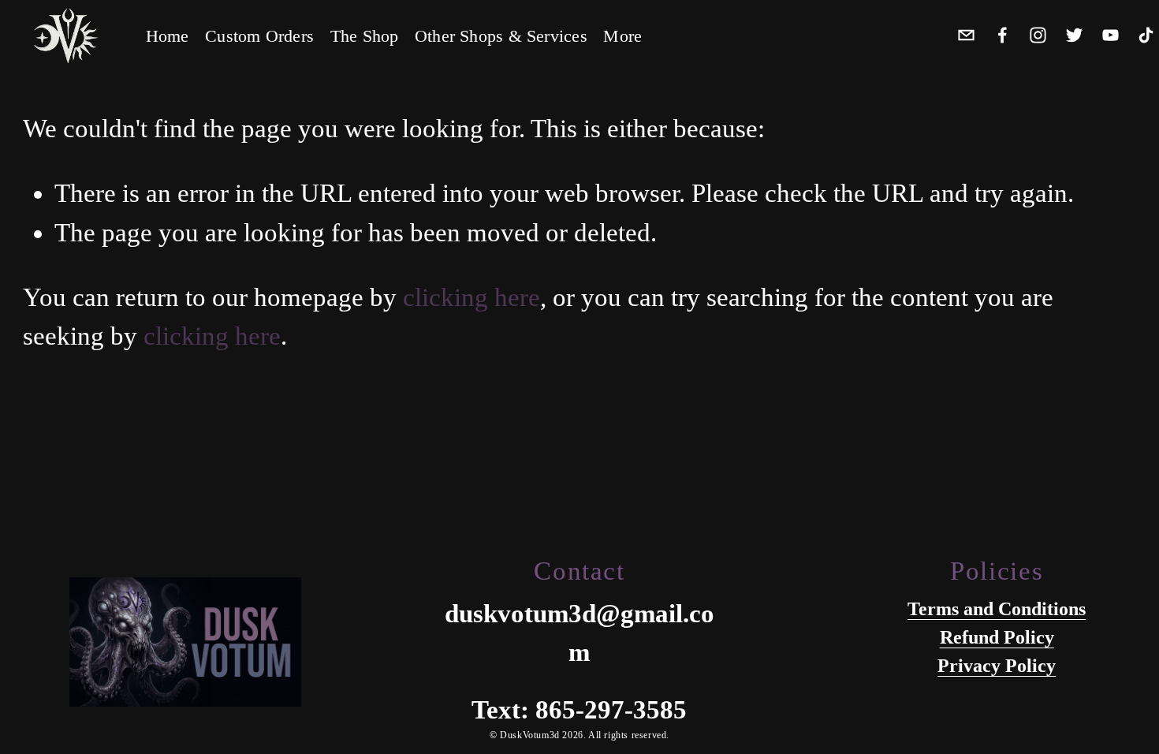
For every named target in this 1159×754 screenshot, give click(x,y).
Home (167, 36)
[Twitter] (1074, 33)
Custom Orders (259, 36)
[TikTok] (1146, 33)
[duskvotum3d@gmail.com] (966, 33)
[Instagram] (1038, 33)
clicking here (471, 297)
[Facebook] (1002, 33)
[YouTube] (1110, 33)
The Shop (364, 36)
